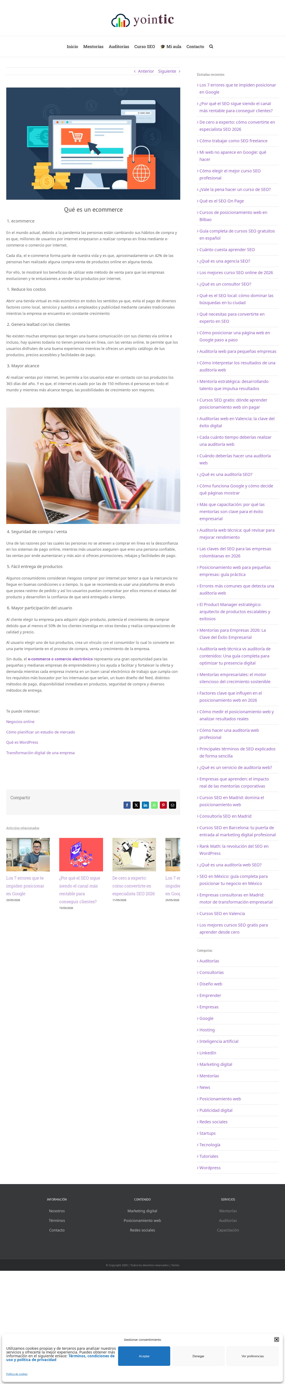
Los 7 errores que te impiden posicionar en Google (28, 891)
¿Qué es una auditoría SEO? (225, 474)
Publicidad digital (215, 1110)
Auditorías (209, 961)
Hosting (207, 1030)
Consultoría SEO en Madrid (225, 816)
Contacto (57, 1230)
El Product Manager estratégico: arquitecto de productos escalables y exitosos (234, 611)
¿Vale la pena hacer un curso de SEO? (235, 189)
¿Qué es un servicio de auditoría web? (235, 767)
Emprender (210, 995)
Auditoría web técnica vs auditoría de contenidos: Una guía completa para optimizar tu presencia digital (235, 656)
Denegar (198, 1356)
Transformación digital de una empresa (40, 752)
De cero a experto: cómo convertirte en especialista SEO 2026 (154, 891)
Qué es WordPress (22, 742)
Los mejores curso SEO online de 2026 (236, 272)
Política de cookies (17, 1374)
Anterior (146, 71)
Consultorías (211, 972)
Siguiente (167, 71)
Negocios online (20, 721)
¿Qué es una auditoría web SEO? (230, 865)
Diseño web (210, 984)
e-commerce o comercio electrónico (60, 658)
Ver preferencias (253, 1356)
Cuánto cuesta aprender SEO (227, 249)
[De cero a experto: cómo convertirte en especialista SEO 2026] (154, 841)
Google (206, 1018)
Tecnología (209, 1145)
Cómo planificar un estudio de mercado (40, 732)
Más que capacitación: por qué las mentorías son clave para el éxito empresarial (232, 511)
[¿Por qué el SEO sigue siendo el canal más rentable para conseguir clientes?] (93, 841)
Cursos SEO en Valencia (222, 913)
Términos (57, 1220)
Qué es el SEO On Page (221, 201)
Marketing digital (215, 1064)
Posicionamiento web (220, 1099)
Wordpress (210, 1167)
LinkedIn (207, 1053)
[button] (277, 1339)
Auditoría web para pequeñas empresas (237, 351)
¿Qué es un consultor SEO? (225, 284)
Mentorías (209, 1076)
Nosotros (57, 1210)
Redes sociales (213, 1122)
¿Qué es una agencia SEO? (224, 261)
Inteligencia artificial (218, 1041)
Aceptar (144, 1356)
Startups (207, 1133)
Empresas (209, 1007)
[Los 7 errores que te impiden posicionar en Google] (32, 841)
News (204, 1087)
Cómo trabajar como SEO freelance (233, 141)
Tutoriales (208, 1156)
